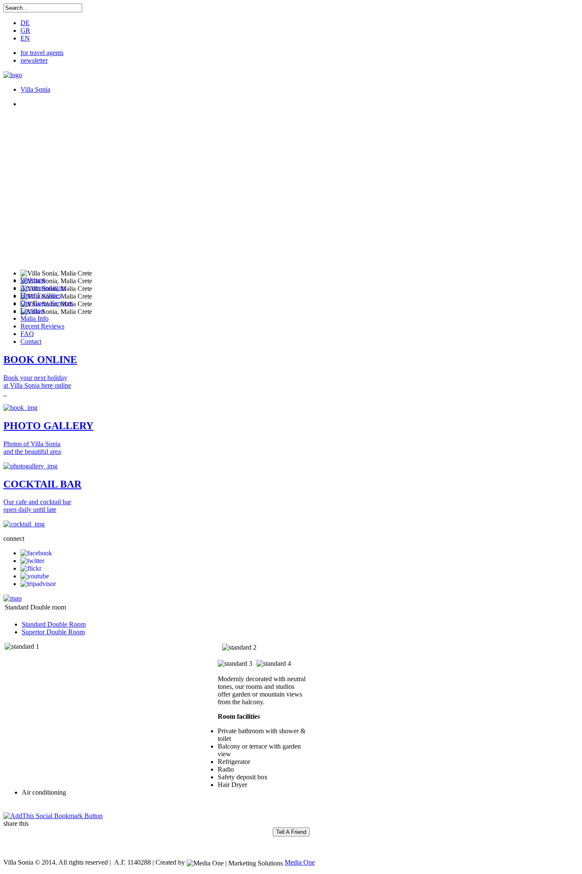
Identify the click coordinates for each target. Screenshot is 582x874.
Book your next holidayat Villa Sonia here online (37, 381)
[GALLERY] (30, 466)
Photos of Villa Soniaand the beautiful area (32, 447)
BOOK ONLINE (40, 359)
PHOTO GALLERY (48, 425)
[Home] (12, 74)
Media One (300, 862)
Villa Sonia (35, 89)
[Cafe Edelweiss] (24, 524)
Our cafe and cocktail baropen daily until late (37, 505)
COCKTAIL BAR (42, 484)
